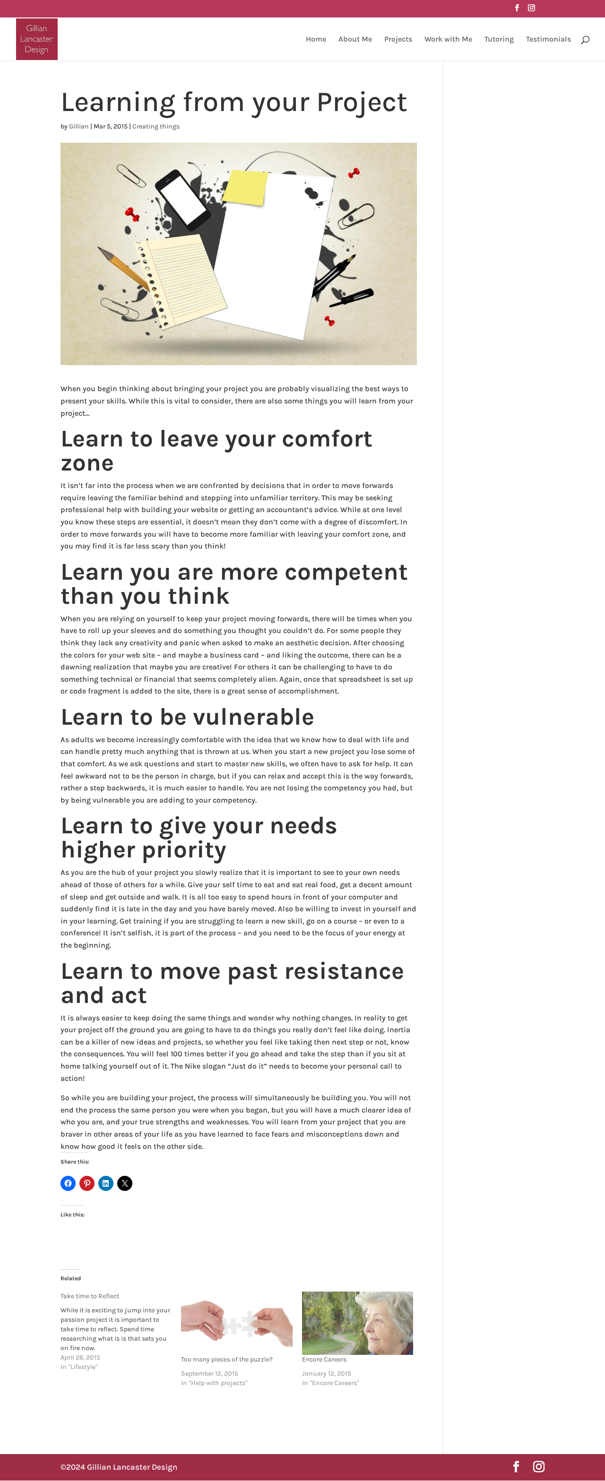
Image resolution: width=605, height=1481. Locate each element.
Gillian (79, 126)
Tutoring (499, 39)
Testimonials (548, 39)
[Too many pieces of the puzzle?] (236, 1323)
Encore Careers (324, 1359)
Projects (398, 39)
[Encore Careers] (357, 1323)
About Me (355, 39)
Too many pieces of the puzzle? (227, 1359)
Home (316, 39)
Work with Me (448, 39)
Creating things (156, 126)
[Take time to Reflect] (120, 1332)
